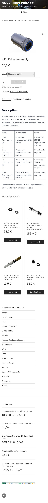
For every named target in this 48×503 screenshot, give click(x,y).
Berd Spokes (7, 317)
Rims (4, 354)
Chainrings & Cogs (9, 326)
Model (4, 74)
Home (4, 20)
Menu (25, 12)
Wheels (5, 386)
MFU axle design (18, 119)
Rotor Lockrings (8, 363)
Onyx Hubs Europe (18, 3)
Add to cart (18, 82)
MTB (4, 349)
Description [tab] (6, 99)
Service (5, 367)
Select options (35, 292)
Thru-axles (6, 381)
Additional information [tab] (22, 99)
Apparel (5, 313)
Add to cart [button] (12, 240)
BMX (4, 322)
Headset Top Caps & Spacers (13, 340)
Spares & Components (15, 20)
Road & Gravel (7, 358)
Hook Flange (7, 345)
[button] (43, 34)
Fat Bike (5, 335)
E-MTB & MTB (7, 331)
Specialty (5, 376)
